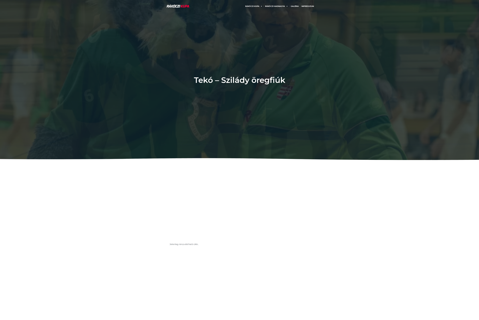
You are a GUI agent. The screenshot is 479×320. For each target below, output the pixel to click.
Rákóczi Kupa (252, 6)
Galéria (295, 6)
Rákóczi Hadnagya (275, 6)
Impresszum (307, 6)
